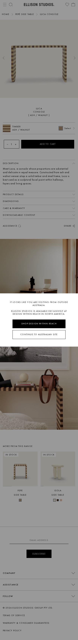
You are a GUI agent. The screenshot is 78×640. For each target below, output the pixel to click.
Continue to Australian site (39, 334)
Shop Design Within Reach (39, 323)
